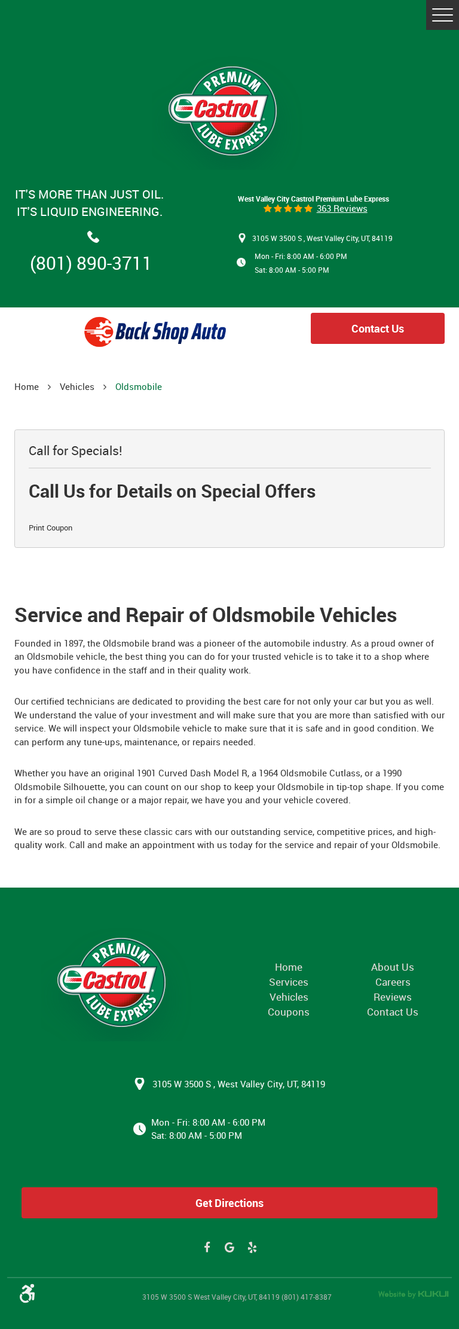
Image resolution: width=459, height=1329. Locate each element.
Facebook (207, 1247)
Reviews (393, 997)
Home (26, 386)
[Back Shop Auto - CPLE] (118, 982)
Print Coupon (50, 527)
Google (229, 1247)
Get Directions (229, 1203)
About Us (392, 967)
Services (288, 982)
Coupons (289, 1012)
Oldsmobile (138, 386)
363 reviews (342, 208)
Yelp (252, 1247)
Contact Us (377, 328)
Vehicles (77, 386)
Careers (393, 982)
